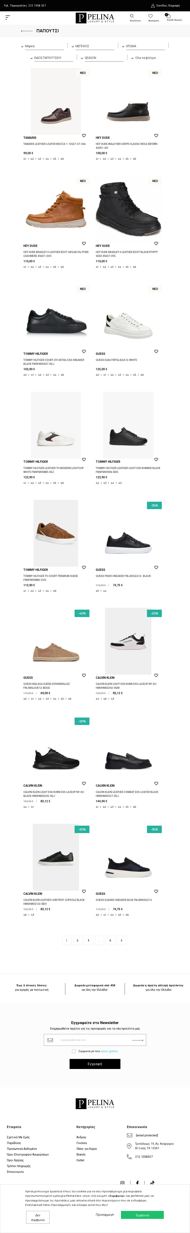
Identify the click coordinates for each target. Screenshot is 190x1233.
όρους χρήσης (109, 1051)
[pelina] (95, 18)
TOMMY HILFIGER (35, 354)
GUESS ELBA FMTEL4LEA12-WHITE (116, 359)
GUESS (100, 354)
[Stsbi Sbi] (122, 1183)
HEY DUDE (103, 137)
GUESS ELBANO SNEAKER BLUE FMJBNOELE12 (124, 899)
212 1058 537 (37, 5)
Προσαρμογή (104, 1215)
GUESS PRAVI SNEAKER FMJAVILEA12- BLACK (123, 576)
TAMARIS (29, 137)
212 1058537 (144, 1157)
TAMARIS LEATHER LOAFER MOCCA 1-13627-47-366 (54, 143)
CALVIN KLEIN (105, 677)
